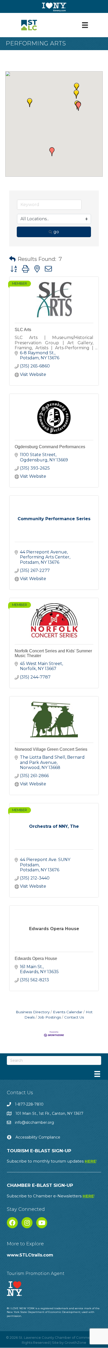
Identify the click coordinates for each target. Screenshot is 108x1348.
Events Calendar (67, 1012)
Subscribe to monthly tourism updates (52, 1161)
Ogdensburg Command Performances (50, 446)
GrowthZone (75, 1342)
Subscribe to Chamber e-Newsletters (51, 1195)
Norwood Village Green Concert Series (51, 749)
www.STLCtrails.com (30, 1255)
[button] (76, 94)
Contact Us (74, 1017)
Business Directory (33, 1012)
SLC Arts (23, 329)
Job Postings (49, 1017)
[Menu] (84, 25)
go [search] (56, 231)
